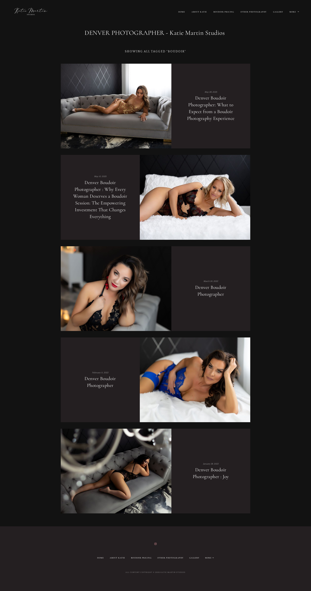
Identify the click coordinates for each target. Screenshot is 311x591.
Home (181, 12)
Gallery (278, 12)
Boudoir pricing (223, 12)
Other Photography (254, 12)
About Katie (199, 12)
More (293, 12)
